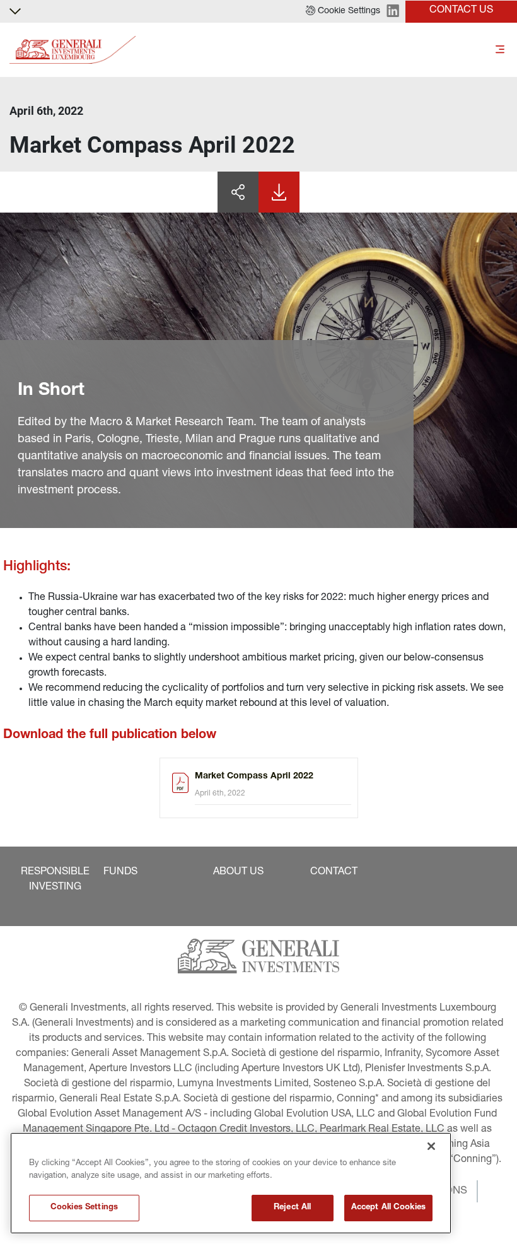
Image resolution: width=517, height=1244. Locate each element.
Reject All (292, 1208)
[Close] (431, 1146)
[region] (230, 1183)
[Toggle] (500, 50)
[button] (342, 11)
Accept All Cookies (388, 1208)
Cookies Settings (84, 1208)
